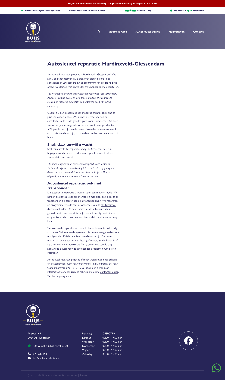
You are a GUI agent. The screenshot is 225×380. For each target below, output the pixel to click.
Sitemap (84, 375)
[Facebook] (188, 340)
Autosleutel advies (148, 31)
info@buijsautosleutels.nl (46, 358)
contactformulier (109, 271)
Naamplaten (177, 31)
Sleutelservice (117, 31)
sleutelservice (108, 204)
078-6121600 (40, 354)
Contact (198, 31)
